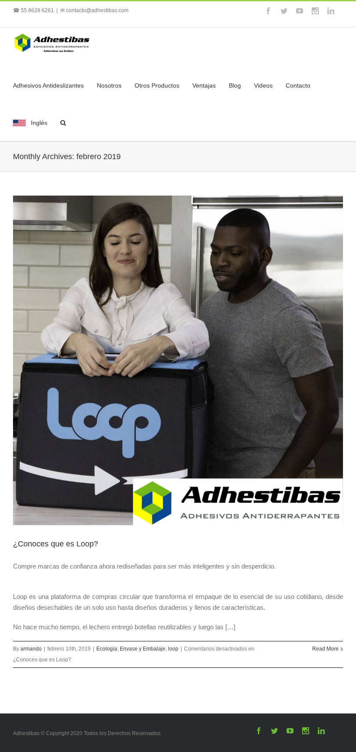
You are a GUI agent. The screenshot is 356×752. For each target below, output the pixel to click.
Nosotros (109, 85)
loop (173, 649)
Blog (235, 85)
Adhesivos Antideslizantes (48, 85)
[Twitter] (283, 10)
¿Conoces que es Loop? (55, 543)
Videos (263, 85)
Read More (325, 649)
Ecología (106, 649)
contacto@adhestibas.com (97, 10)
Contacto (298, 85)
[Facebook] (268, 10)
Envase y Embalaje (142, 649)
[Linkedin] (330, 10)
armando (31, 649)
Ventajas (204, 85)
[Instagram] (315, 10)
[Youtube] (299, 10)
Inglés (39, 122)
